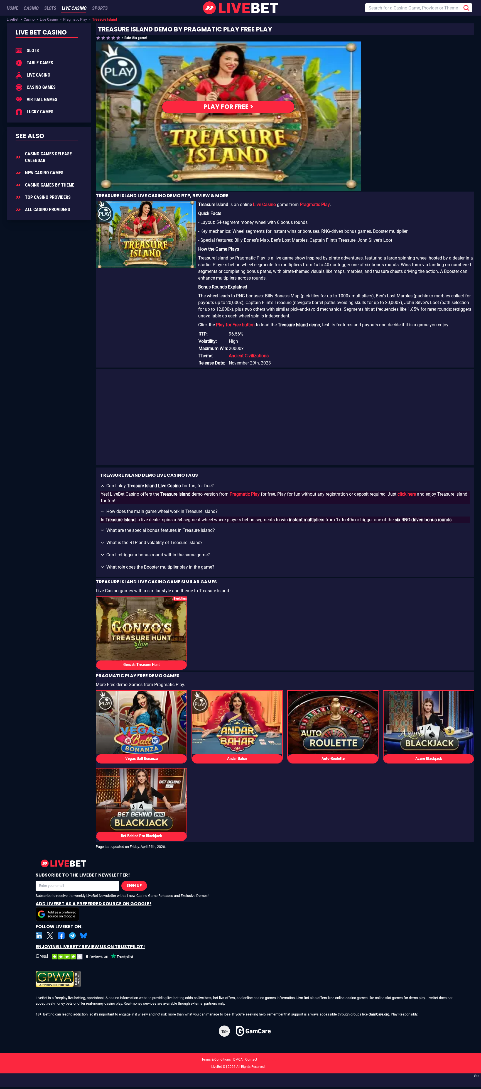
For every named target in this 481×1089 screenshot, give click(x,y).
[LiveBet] (240, 7)
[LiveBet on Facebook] (61, 935)
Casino (29, 19)
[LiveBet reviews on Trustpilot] (88, 956)
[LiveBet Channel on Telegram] (72, 935)
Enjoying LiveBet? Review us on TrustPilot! (90, 946)
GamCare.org (379, 1014)
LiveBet (12, 19)
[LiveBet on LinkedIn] (39, 935)
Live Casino (49, 19)
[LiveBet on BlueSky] (83, 935)
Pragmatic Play (75, 19)
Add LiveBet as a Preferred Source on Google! (93, 903)
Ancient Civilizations (249, 355)
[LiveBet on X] (50, 935)
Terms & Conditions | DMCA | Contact (240, 1059)
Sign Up (134, 885)
